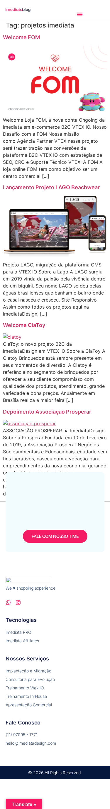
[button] (79, 14)
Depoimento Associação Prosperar (47, 412)
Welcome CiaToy (24, 325)
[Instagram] (18, 602)
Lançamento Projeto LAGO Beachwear (51, 187)
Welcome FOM (21, 37)
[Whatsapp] (8, 602)
